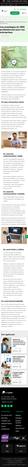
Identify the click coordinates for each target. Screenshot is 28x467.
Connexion (23, 9)
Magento (18, 415)
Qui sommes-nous (6, 415)
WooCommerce (20, 428)
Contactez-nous (5, 421)
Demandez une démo (26, 236)
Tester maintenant (22, 5)
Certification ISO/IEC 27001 (14, 462)
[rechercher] (14, 9)
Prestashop (19, 418)
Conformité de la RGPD (10, 464)
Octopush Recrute (6, 423)
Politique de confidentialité (15, 460)
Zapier (17, 431)
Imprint (3, 426)
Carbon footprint (21, 464)
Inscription (15, 13)
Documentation (22, 458)
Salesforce (18, 425)
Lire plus (16, 351)
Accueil (2, 22)
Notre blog (4, 418)
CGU (15, 458)
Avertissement (5, 429)
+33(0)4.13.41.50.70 (7, 402)
